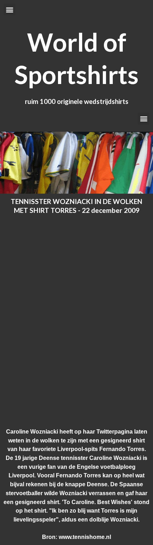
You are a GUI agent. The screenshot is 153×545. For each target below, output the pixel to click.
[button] (9, 9)
